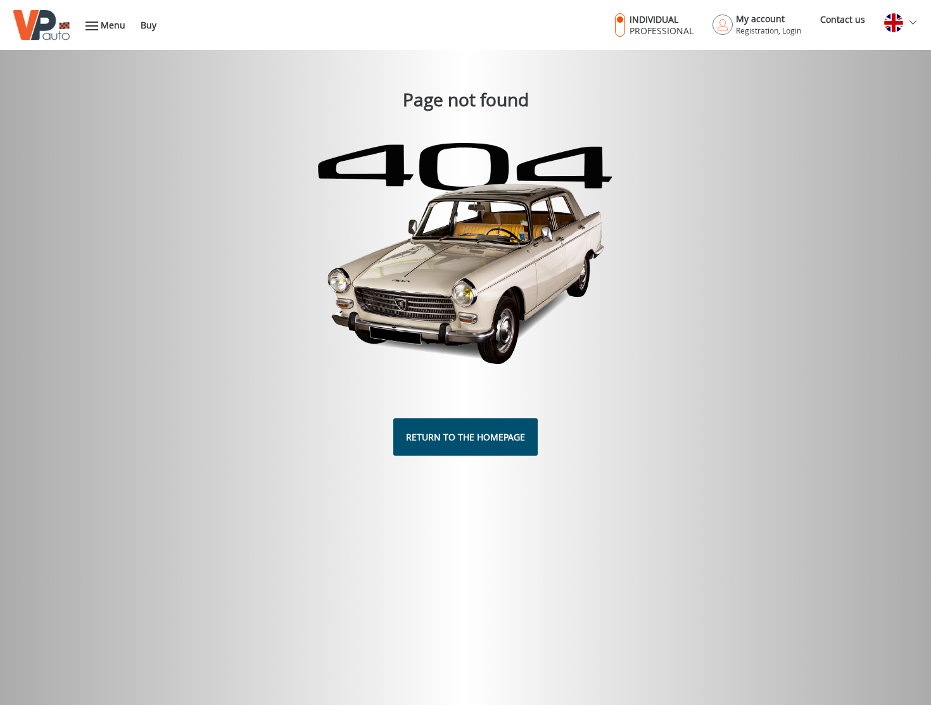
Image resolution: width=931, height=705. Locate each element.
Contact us (842, 19)
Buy (148, 25)
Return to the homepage (465, 437)
